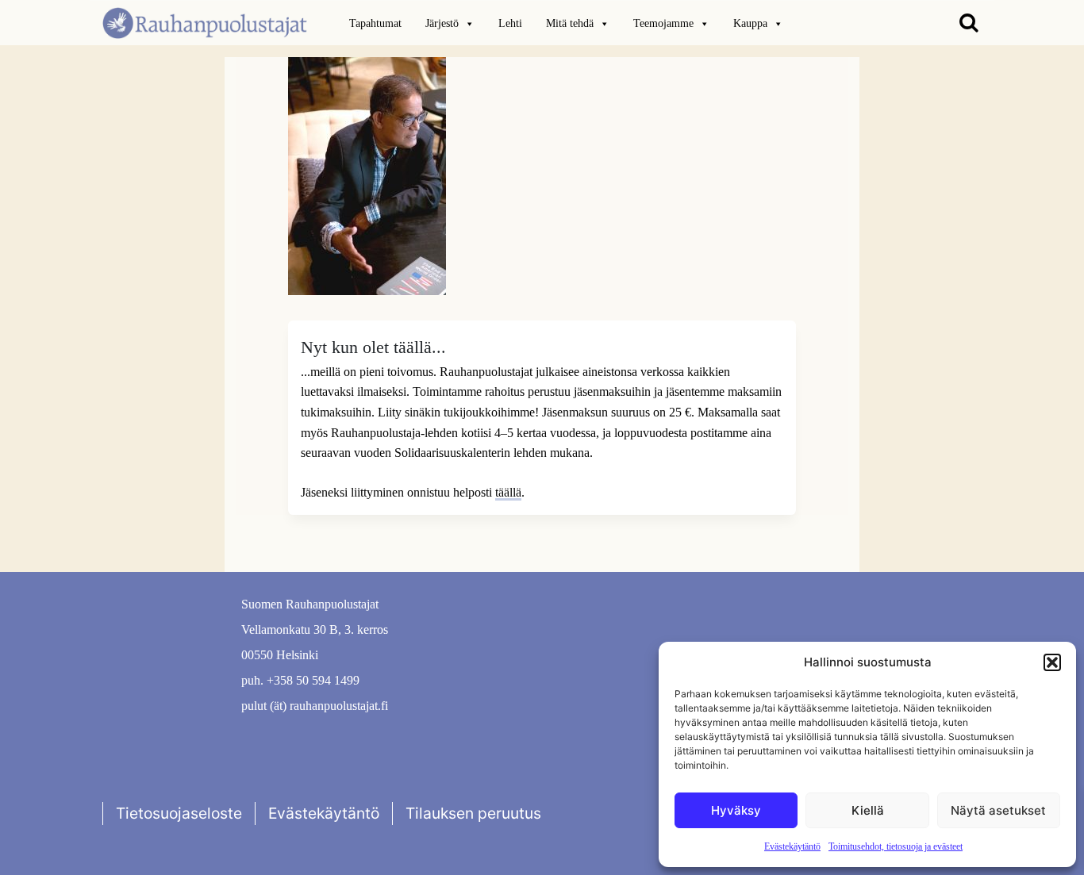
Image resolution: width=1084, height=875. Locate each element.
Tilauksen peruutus (473, 813)
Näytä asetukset (998, 810)
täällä (508, 492)
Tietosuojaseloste (179, 813)
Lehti (510, 23)
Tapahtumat (375, 23)
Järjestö (442, 23)
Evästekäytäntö (792, 846)
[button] (1052, 662)
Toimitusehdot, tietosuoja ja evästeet (895, 846)
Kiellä (867, 810)
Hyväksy (736, 810)
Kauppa (750, 23)
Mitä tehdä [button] (570, 23)
